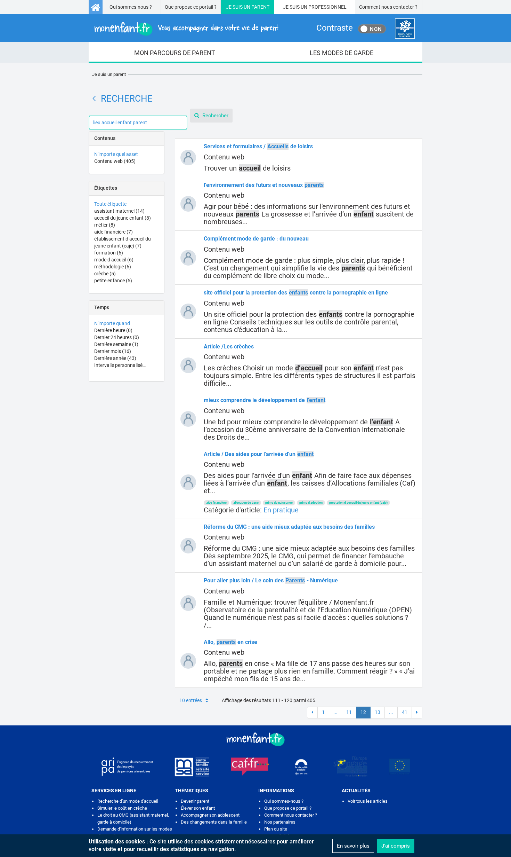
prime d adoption (311, 502)
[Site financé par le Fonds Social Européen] (399, 766)
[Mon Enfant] (255, 738)
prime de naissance (279, 502)
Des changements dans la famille (214, 822)
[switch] (372, 28)
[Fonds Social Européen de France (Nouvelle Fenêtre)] (350, 766)
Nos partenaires (279, 822)
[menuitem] (175, 52)
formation (108, 252)
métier (104, 225)
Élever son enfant (198, 808)
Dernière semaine (116, 344)
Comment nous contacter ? (388, 7)
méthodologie (112, 266)
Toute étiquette (110, 204)
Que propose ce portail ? (191, 7)
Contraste (334, 28)
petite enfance (113, 280)
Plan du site (275, 829)
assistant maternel (119, 211)
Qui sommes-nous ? (131, 7)
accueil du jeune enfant (122, 218)
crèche (105, 273)
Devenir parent (195, 801)
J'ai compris (395, 846)
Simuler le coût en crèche (122, 808)
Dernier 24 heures (116, 337)
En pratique (281, 510)
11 (349, 712)
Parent (260, 7)
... (335, 712)
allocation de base (246, 502)
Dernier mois (112, 351)
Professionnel (327, 7)
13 (377, 712)
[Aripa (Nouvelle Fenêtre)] (127, 766)
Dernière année (115, 358)
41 (404, 712)
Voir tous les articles (368, 801)
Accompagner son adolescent (210, 815)
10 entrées (190, 700)
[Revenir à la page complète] (94, 98)
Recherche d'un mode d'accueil (127, 801)
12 (363, 712)
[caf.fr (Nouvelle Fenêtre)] (250, 766)
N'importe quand (112, 323)
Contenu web (115, 161)
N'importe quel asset (116, 154)
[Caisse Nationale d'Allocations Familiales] (405, 29)
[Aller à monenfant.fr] (96, 7)
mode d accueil (113, 259)
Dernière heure (113, 330)
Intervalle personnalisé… (120, 365)
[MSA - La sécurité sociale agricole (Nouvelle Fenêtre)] (192, 766)
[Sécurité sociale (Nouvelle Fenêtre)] (301, 766)
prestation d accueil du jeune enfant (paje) (358, 502)
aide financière (113, 232)
